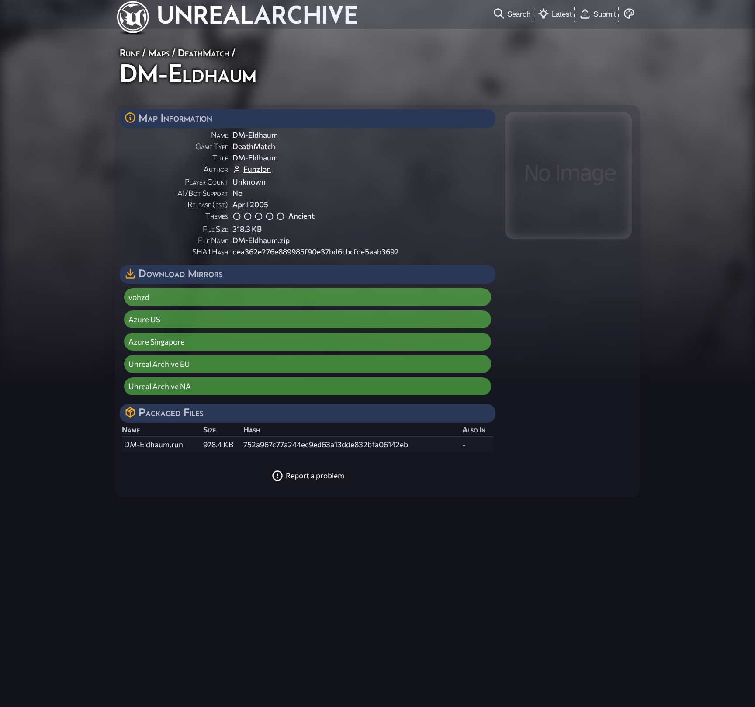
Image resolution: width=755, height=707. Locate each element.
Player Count (206, 181)
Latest (562, 14)
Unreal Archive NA (159, 386)
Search (518, 14)
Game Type (211, 146)
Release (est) (207, 204)
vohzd (138, 297)
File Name (213, 240)
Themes (216, 215)
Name (219, 134)
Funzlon (257, 169)
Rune (130, 53)
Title (220, 157)
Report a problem (315, 475)
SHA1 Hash (210, 251)
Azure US (144, 319)
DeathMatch (203, 53)
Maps (159, 53)
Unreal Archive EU (159, 364)
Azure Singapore (156, 341)
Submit (604, 14)
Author (216, 169)
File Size (215, 228)
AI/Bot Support (202, 193)
